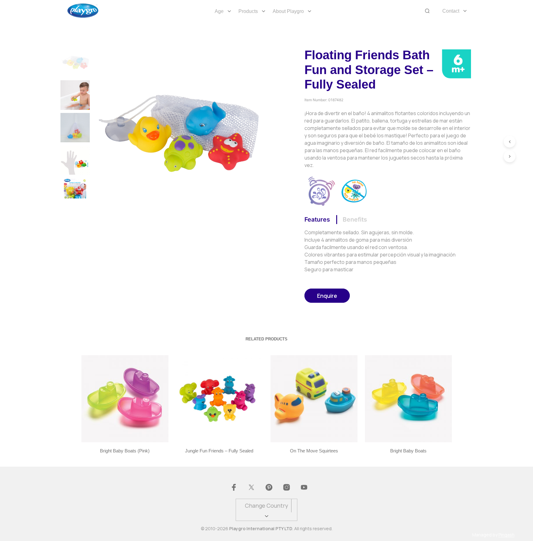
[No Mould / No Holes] (354, 190)
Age (219, 11)
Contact (450, 11)
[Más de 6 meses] (456, 63)
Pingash (506, 534)
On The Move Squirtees (314, 450)
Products (248, 11)
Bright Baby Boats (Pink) (125, 450)
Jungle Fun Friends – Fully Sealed (219, 450)
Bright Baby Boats (408, 450)
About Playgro (288, 11)
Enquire (327, 295)
